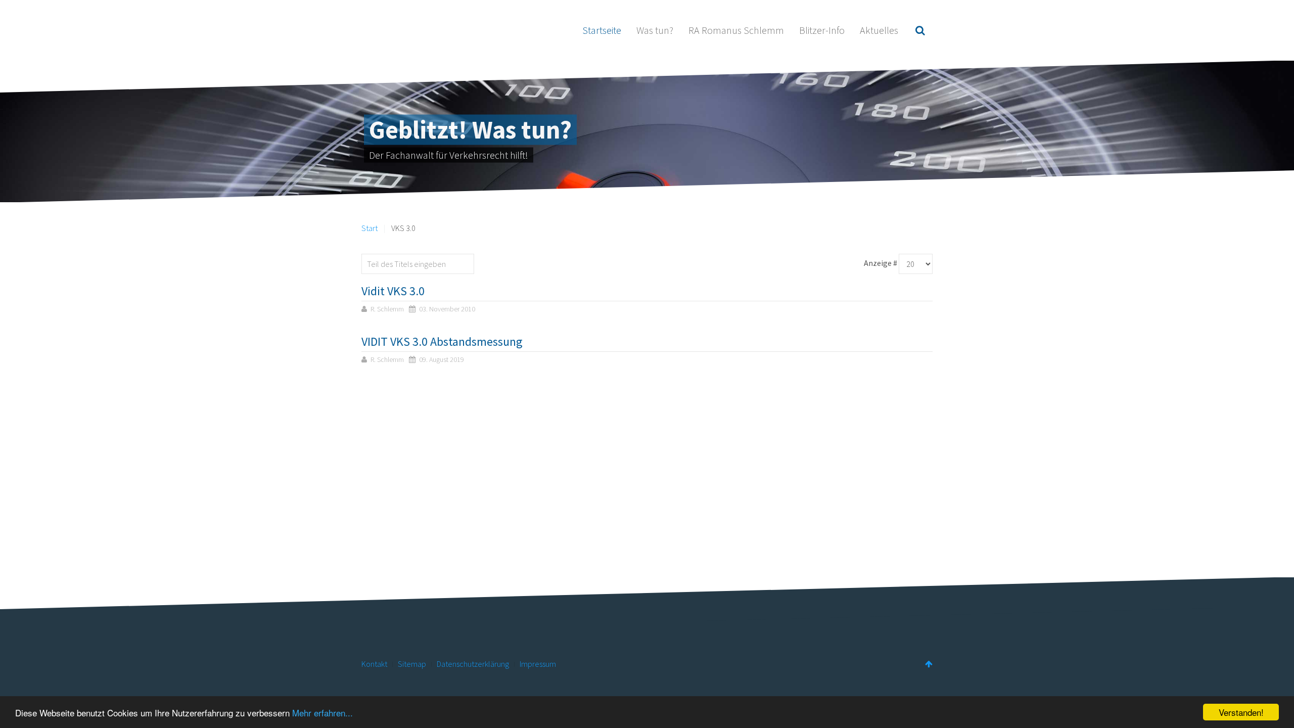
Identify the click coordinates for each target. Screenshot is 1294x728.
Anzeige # (880, 263)
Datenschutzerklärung (473, 664)
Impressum (538, 664)
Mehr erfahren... (322, 712)
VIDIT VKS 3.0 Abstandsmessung (442, 341)
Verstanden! (1241, 712)
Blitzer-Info (822, 30)
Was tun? (654, 30)
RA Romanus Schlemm (736, 30)
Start (369, 228)
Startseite (601, 30)
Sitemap (412, 664)
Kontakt (374, 664)
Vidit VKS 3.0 (393, 291)
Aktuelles (879, 30)
